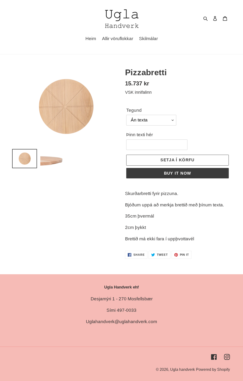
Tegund (134, 110)
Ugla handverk (182, 369)
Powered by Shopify (213, 369)
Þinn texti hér (139, 134)
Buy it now (177, 173)
